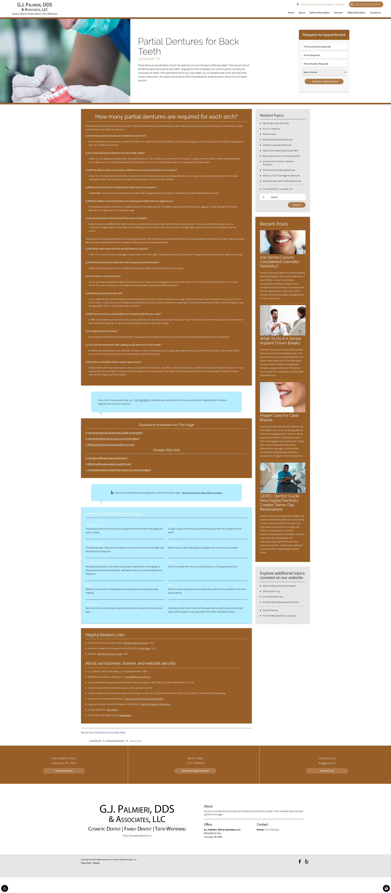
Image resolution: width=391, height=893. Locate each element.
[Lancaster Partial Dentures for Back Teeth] (65, 102)
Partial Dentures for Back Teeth (110, 732)
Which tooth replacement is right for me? (110, 464)
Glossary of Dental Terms (136, 642)
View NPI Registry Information (155, 704)
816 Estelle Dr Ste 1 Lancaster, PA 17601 (322, 4)
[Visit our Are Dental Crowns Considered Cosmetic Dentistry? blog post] (282, 253)
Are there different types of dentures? (107, 458)
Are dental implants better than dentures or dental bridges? (119, 470)
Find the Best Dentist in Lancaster (279, 615)
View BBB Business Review (138, 676)
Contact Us (375, 12)
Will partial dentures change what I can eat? (111, 444)
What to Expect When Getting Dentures (282, 180)
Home (291, 12)
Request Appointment (195, 770)
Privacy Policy (86, 863)
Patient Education (356, 12)
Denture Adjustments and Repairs (279, 585)
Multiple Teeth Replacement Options (281, 602)
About (302, 12)
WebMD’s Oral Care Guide (109, 653)
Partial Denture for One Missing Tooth (281, 155)
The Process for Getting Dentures (279, 169)
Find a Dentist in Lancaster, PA (277, 188)
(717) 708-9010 (141, 400)
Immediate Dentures (273, 596)
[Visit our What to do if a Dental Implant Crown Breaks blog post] (282, 334)
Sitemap (96, 863)
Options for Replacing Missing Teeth (280, 150)
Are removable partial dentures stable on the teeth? (115, 432)
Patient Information (320, 12)
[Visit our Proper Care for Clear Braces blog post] (282, 411)
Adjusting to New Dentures (276, 123)
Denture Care (269, 133)
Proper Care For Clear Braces (279, 417)
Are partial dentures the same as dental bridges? (113, 438)
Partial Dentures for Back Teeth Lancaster (202, 492)
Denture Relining (271, 591)
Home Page (144, 648)
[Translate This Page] (386, 888)
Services (338, 12)
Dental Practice (270, 610)
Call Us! (367, 4)
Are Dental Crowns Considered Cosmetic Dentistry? (279, 262)
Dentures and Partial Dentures (277, 139)
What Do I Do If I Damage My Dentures (281, 175)
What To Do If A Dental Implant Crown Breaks (280, 340)
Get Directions (64, 770)
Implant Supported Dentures (277, 144)
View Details (112, 709)
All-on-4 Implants (271, 128)
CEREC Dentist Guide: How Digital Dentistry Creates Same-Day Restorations (280, 503)
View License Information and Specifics (144, 698)
